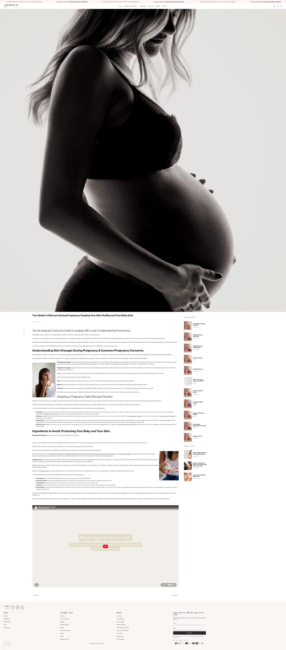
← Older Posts (35, 595)
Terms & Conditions (65, 630)
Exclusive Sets (7, 622)
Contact (62, 616)
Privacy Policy (196, 636)
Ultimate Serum (45, 471)
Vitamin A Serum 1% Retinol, (86, 454)
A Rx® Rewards (121, 639)
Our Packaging (120, 622)
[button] (120, 6)
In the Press (119, 633)
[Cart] (281, 6)
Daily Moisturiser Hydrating (134, 416)
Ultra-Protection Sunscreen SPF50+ (127, 424)
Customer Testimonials (122, 630)
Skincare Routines (121, 624)
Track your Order (64, 619)
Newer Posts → (175, 595)
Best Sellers (7, 619)
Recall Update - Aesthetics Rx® (72, 1)
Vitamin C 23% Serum (165, 420)
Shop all (6, 616)
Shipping (62, 622)
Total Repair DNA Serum (71, 454)
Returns (62, 627)
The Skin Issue (120, 636)
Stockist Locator (64, 639)
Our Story (119, 616)
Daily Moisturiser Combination (167, 416)
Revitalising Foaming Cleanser (50, 414)
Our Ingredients (120, 619)
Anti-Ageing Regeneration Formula (104, 454)
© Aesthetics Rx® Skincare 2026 (96, 643)
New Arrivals (7, 627)
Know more (39, 1)
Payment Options (64, 624)
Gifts (5, 624)
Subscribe (189, 633)
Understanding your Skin (123, 627)
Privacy (62, 633)
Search (62, 636)
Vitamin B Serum (40, 422)
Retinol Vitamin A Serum (57, 454)
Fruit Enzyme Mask (124, 454)
